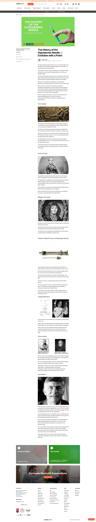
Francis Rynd (18, 54)
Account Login (40, 495)
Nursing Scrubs (66, 496)
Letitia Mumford (19, 61)
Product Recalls (52, 501)
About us (39, 490)
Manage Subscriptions (53, 498)
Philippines (77, 493)
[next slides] (19, 448)
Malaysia (76, 490)
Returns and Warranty (53, 493)
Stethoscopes (66, 490)
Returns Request (52, 492)
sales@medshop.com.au (20, 501)
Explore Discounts (48, 477)
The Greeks (18, 52)
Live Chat (92, 519)
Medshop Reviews (41, 501)
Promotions (66, 504)
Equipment (66, 492)
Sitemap (65, 511)
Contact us (39, 492)
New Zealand (77, 492)
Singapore (77, 495)
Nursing (65, 501)
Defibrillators (66, 493)
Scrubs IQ (39, 504)
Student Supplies (67, 503)
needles (42, 81)
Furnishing (66, 498)
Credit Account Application (54, 503)
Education (65, 500)
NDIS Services (40, 496)
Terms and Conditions (53, 495)
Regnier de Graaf (19, 56)
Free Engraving (40, 500)
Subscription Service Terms (54, 500)
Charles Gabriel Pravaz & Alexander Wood (23, 59)
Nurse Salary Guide (41, 503)
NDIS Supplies (66, 506)
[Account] (73, 4)
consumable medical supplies (62, 408)
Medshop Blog (40, 493)
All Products (66, 509)
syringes (57, 64)
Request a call (24, 504)
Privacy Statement (53, 496)
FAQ (50, 490)
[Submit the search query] (35, 4)
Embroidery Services (41, 498)
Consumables (66, 495)
